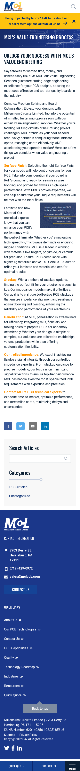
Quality (9, 658)
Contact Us (20, 589)
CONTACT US (49, 766)
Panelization (13, 317)
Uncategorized (19, 496)
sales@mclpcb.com (25, 577)
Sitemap (9, 734)
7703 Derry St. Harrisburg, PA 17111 (21, 555)
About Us (10, 620)
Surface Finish (15, 166)
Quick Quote (13, 695)
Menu (72, 769)
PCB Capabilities (16, 648)
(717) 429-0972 (21, 568)
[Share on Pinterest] (60, 426)
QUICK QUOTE (16, 766)
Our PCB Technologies (20, 629)
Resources (12, 686)
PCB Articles (18, 487)
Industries (11, 676)
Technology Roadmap (19, 667)
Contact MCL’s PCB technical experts (33, 392)
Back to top (40, 708)
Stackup (10, 280)
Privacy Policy (28, 734)
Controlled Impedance (21, 355)
